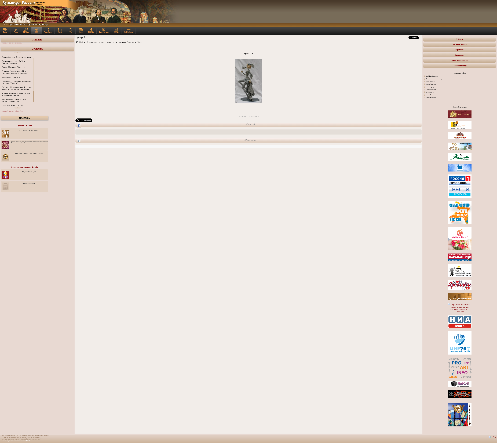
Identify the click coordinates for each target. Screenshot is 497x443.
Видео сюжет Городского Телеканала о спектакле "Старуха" (17, 82)
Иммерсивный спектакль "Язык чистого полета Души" (14, 100)
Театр (5, 32)
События (37, 48)
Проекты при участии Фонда (24, 167)
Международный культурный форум (29, 153)
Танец (16, 32)
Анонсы (37, 39)
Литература (48, 32)
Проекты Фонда (24, 125)
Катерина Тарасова (126, 42)
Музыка (26, 32)
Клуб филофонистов (432, 76)
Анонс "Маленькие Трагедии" (13, 67)
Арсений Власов (431, 89)
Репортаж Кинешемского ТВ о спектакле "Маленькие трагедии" (15, 72)
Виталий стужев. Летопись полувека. (16, 57)
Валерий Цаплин (431, 97)
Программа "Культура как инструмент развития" (29, 141)
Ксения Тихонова (431, 84)
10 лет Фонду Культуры (11, 77)
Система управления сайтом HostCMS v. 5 (16, 441)
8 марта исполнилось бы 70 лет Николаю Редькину (14, 62)
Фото (70, 32)
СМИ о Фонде (128, 32)
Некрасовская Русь (28, 171)
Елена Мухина (430, 95)
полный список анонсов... (12, 43)
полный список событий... (12, 111)
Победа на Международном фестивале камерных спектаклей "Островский (17, 88)
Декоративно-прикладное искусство (101, 42)
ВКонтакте (250, 140)
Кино (60, 32)
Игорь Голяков (430, 81)
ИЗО (36, 32)
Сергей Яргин (430, 92)
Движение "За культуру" (28, 130)
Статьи (116, 32)
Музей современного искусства (435, 79)
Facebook (250, 124)
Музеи (81, 32)
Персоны (91, 32)
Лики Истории (104, 32)
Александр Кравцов (432, 87)
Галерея (140, 42)
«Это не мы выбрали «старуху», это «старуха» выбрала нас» (16, 94)
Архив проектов (29, 183)
